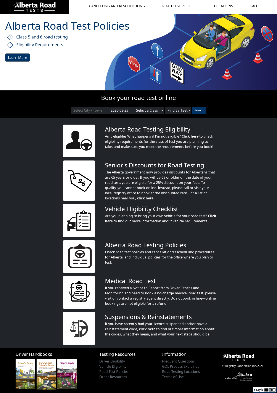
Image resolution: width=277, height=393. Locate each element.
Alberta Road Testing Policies (145, 245)
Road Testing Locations (181, 371)
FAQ (253, 6)
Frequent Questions (178, 361)
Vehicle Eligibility (112, 366)
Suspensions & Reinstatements (148, 317)
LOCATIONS (223, 6)
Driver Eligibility (112, 361)
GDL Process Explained (181, 366)
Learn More (17, 57)
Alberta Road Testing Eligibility (147, 129)
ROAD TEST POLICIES (179, 6)
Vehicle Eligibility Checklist (141, 209)
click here (145, 198)
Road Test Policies (114, 371)
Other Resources (113, 376)
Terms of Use (173, 376)
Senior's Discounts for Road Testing (154, 165)
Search (199, 110)
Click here (190, 136)
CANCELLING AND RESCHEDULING (117, 6)
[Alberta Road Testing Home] (34, 6)
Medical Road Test (130, 281)
